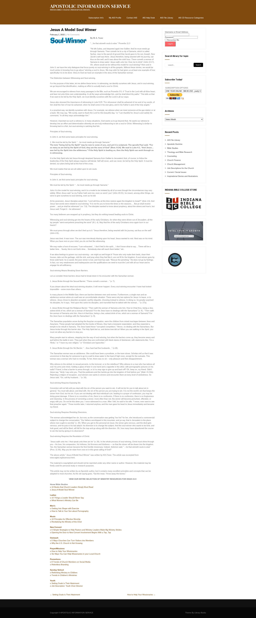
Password (169, 37)
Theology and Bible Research (179, 152)
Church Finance (174, 160)
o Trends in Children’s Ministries (63, 575)
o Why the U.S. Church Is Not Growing (66, 543)
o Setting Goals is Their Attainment (64, 583)
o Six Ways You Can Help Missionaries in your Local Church (75, 554)
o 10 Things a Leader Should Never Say (67, 498)
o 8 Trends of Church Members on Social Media (70, 562)
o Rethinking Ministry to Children (63, 572)
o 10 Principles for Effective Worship (65, 519)
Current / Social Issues (176, 172)
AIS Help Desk (149, 18)
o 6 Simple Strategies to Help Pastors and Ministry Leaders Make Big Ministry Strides (86, 530)
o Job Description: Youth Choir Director (66, 586)
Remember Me (173, 40)
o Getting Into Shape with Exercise (64, 508)
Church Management (176, 164)
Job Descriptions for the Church (180, 168)
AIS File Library (166, 18)
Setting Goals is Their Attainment (65, 595)
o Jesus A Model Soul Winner (62, 490)
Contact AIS (132, 18)
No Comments (73, 35)
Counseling (172, 156)
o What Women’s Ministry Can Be (64, 500)
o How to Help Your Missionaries (63, 551)
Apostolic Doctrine (174, 144)
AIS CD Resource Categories (191, 18)
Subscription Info (96, 18)
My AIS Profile (115, 18)
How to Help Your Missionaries (141, 595)
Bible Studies (172, 148)
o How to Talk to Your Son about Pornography (69, 511)
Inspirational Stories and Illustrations (182, 176)
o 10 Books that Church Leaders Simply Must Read (71, 487)
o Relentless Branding (59, 564)
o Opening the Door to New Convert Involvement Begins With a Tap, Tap (80, 532)
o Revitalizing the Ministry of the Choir (66, 522)
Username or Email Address (176, 32)
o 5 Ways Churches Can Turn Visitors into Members (72, 540)
